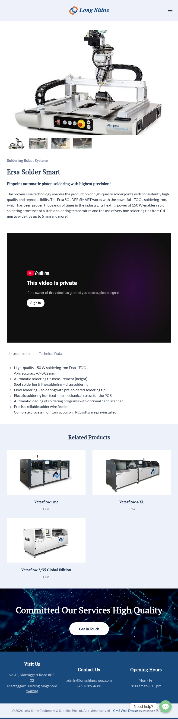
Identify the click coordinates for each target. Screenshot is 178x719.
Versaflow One (46, 501)
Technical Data (50, 353)
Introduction (19, 353)
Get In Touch (89, 629)
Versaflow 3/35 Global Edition (46, 569)
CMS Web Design (126, 711)
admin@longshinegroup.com (89, 680)
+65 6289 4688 (89, 686)
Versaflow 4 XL (131, 501)
